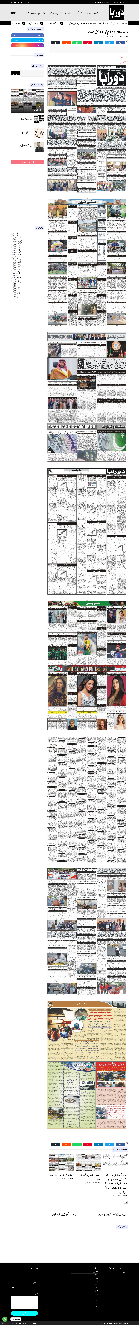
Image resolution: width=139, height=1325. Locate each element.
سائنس (64, 13)
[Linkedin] (98, 43)
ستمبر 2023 (17, 296)
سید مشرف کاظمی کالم (83, 23)
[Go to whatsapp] (4, 1319)
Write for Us (99, 2)
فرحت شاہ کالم (124, 57)
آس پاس (57, 13)
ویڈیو (72, 13)
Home (34, 1323)
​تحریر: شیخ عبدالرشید (65, 23)
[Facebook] (120, 43)
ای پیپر (39, 13)
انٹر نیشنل (82, 13)
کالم (44, 13)
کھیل (77, 13)
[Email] (55, 43)
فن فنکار (55, 23)
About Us (27, 1323)
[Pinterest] (87, 43)
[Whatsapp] (77, 43)
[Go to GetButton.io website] (5, 1323)
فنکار (68, 13)
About (108, 2)
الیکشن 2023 (50, 13)
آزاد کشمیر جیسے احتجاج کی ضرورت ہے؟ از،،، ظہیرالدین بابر (22, 23)
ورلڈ (97, 1303)
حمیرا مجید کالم (124, 61)
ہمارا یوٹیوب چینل (31, 13)
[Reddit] (66, 43)
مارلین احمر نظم (47, 23)
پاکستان (89, 13)
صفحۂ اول (95, 13)
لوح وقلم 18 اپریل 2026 (102, 23)
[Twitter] (109, 43)
